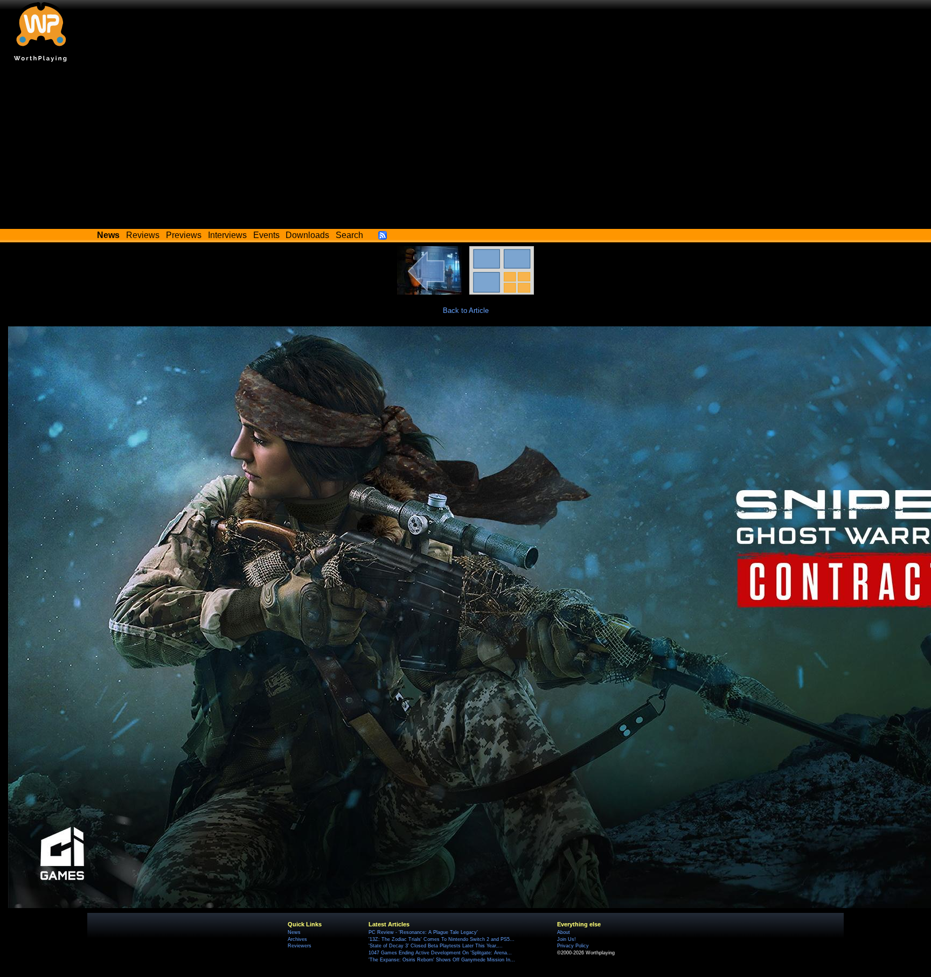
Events (266, 235)
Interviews (227, 235)
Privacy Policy (573, 945)
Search (349, 235)
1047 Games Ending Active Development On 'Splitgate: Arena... (440, 952)
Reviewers (299, 945)
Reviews (142, 235)
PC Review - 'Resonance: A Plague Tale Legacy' (423, 932)
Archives (297, 939)
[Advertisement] (465, 148)
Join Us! (566, 939)
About (563, 932)
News (294, 932)
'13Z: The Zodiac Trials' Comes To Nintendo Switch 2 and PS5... (442, 939)
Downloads (307, 235)
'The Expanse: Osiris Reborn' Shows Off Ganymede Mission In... (442, 959)
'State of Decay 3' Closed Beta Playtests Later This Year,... (436, 945)
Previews (184, 235)
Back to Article (466, 310)
